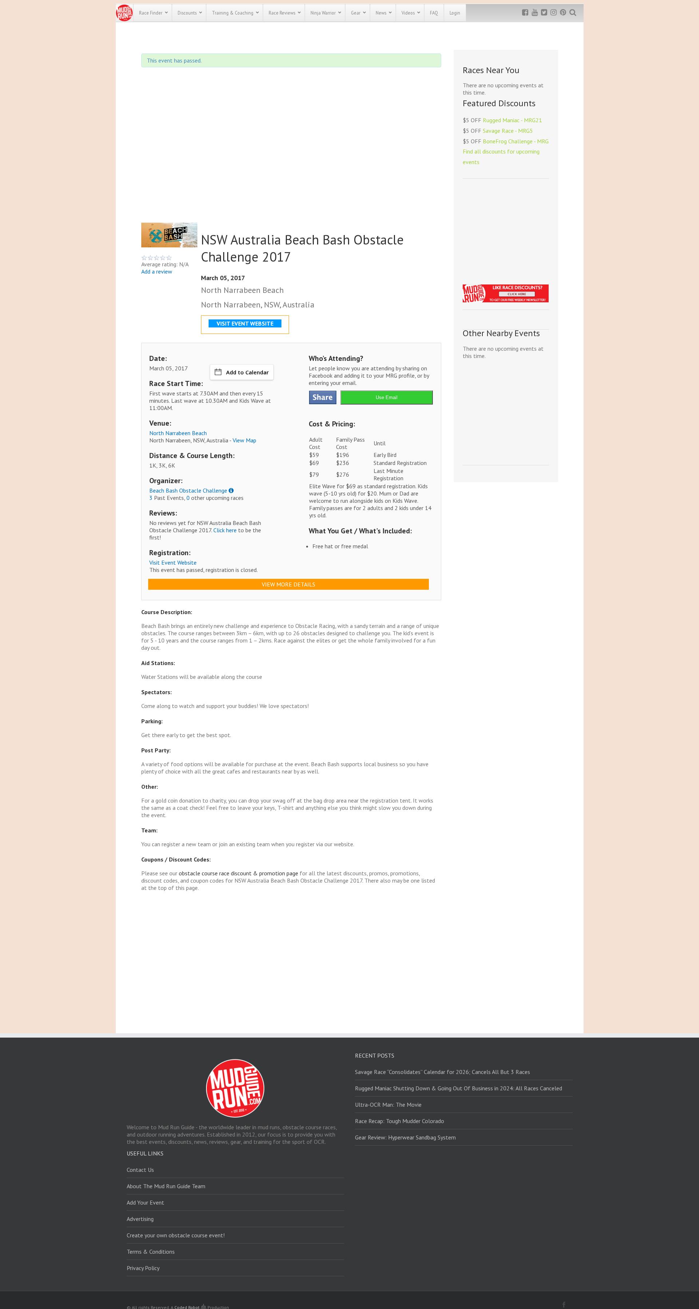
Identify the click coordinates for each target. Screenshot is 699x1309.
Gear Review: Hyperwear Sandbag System (405, 1137)
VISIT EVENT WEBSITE (245, 323)
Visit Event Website (173, 562)
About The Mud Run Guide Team (166, 1186)
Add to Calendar (247, 372)
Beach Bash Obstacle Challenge (188, 490)
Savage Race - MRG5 (508, 130)
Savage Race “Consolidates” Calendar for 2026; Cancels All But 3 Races (442, 1071)
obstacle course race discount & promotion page (238, 873)
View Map (244, 440)
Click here (225, 530)
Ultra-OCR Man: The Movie (388, 1104)
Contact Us (140, 1169)
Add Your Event (145, 1202)
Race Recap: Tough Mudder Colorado (399, 1121)
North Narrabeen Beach (178, 433)
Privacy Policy (143, 1268)
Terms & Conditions (151, 1251)
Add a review (156, 271)
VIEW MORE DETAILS (288, 584)
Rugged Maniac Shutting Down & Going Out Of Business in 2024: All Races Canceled (458, 1088)
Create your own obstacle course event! (176, 1235)
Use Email (387, 397)
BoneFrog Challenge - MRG (516, 141)
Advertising (140, 1218)
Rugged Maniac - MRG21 (512, 120)
